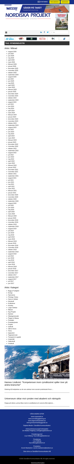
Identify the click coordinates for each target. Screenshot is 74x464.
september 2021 (13, 176)
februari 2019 (12, 241)
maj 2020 (11, 209)
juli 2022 (11, 155)
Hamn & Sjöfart (13, 299)
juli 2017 (11, 281)
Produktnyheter (13, 322)
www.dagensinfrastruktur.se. (37, 420)
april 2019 (11, 237)
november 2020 (13, 197)
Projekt (10, 324)
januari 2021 (12, 193)
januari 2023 (12, 142)
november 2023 (13, 121)
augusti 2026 (12, 51)
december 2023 (13, 119)
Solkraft (10, 326)
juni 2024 (11, 106)
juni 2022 (11, 157)
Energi (10, 293)
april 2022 (11, 161)
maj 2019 (11, 235)
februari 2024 (12, 115)
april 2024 (11, 110)
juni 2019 (11, 233)
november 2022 (13, 146)
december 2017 (13, 270)
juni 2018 (11, 258)
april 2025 (11, 85)
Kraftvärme (11, 303)
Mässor (10, 309)
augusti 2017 (12, 279)
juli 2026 (11, 53)
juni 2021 (11, 182)
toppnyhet (11, 333)
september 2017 (13, 277)
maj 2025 (11, 83)
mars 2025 (11, 87)
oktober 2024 (12, 98)
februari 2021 (12, 190)
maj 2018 (11, 260)
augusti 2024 (12, 102)
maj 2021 (11, 184)
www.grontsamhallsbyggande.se (37, 422)
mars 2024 (11, 112)
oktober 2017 (12, 275)
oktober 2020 (12, 199)
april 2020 (11, 211)
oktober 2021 (12, 174)
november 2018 (13, 247)
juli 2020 (11, 205)
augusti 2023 (12, 127)
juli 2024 (11, 104)
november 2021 (13, 171)
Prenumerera (54, 2)
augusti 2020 (12, 203)
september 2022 (13, 150)
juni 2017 (11, 283)
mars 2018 (11, 264)
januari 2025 (12, 91)
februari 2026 (12, 64)
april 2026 (11, 60)
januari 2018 (12, 268)
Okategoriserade (13, 316)
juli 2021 (11, 180)
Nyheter (10, 314)
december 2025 (13, 68)
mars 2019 (11, 239)
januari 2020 (12, 218)
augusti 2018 (12, 254)
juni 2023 (11, 131)
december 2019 (13, 220)
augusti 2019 (12, 228)
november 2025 (13, 70)
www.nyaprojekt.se (37, 416)
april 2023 (11, 136)
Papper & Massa (13, 318)
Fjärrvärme (11, 295)
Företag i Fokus (13, 297)
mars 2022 (11, 163)
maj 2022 (11, 159)
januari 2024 (12, 117)
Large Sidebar (12, 307)
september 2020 (13, 201)
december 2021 (13, 169)
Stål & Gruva (12, 328)
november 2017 (13, 273)
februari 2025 (12, 89)
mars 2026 (11, 62)
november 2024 (13, 96)
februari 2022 (12, 165)
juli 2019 (11, 230)
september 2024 (13, 100)
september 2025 (13, 75)
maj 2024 (11, 108)
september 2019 (13, 226)
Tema (10, 331)
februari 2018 (12, 266)
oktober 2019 (12, 224)
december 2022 (13, 144)
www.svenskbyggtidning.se (37, 418)
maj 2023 (11, 134)
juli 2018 (11, 256)
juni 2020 (11, 207)
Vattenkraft (11, 341)
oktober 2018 (12, 249)
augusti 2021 (12, 178)
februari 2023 (12, 140)
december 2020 (13, 195)
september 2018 (13, 252)
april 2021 (11, 186)
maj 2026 (11, 58)
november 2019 (13, 222)
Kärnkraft (11, 301)
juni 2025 (11, 81)
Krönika (10, 305)
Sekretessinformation (37, 463)
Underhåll (11, 339)
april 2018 (11, 262)
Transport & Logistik (14, 337)
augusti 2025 (12, 77)
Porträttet (11, 320)
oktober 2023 (12, 123)
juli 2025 (11, 79)
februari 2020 (12, 216)
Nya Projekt (12, 312)
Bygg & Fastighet (13, 291)
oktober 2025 (12, 72)
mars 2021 (11, 188)
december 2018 (13, 245)
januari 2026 (12, 66)
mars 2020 (11, 214)
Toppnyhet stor (13, 335)
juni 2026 (11, 55)
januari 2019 (12, 243)
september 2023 (13, 125)
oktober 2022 (12, 148)
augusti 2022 (12, 152)
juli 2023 (11, 129)
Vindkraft (11, 343)
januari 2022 (12, 167)
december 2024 (13, 94)
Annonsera (65, 2)
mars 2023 (11, 138)
